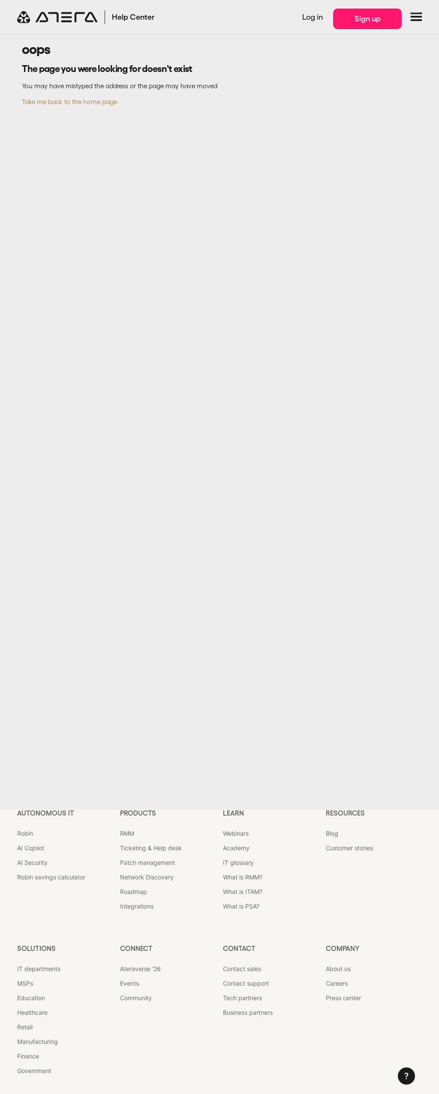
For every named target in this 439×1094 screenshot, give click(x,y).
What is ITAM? (242, 891)
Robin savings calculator (51, 877)
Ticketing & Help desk (151, 848)
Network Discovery (147, 877)
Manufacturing (37, 1041)
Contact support (246, 983)
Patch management (147, 862)
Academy (236, 848)
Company (342, 948)
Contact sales (242, 968)
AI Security (32, 862)
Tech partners (242, 997)
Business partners (248, 1012)
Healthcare (32, 1012)
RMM (127, 833)
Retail (25, 1027)
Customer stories (349, 848)
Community (136, 997)
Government (34, 1070)
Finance (28, 1056)
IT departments (38, 968)
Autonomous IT (45, 813)
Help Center (133, 17)
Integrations (136, 906)
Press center (343, 997)
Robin (25, 833)
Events (129, 983)
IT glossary (238, 862)
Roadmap (133, 891)
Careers (337, 983)
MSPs (25, 983)
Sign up (368, 19)
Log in (312, 17)
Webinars (236, 833)
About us (338, 968)
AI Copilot (30, 848)
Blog (332, 833)
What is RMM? (242, 877)
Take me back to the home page (69, 101)
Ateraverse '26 (140, 968)
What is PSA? (241, 906)
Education (31, 997)
